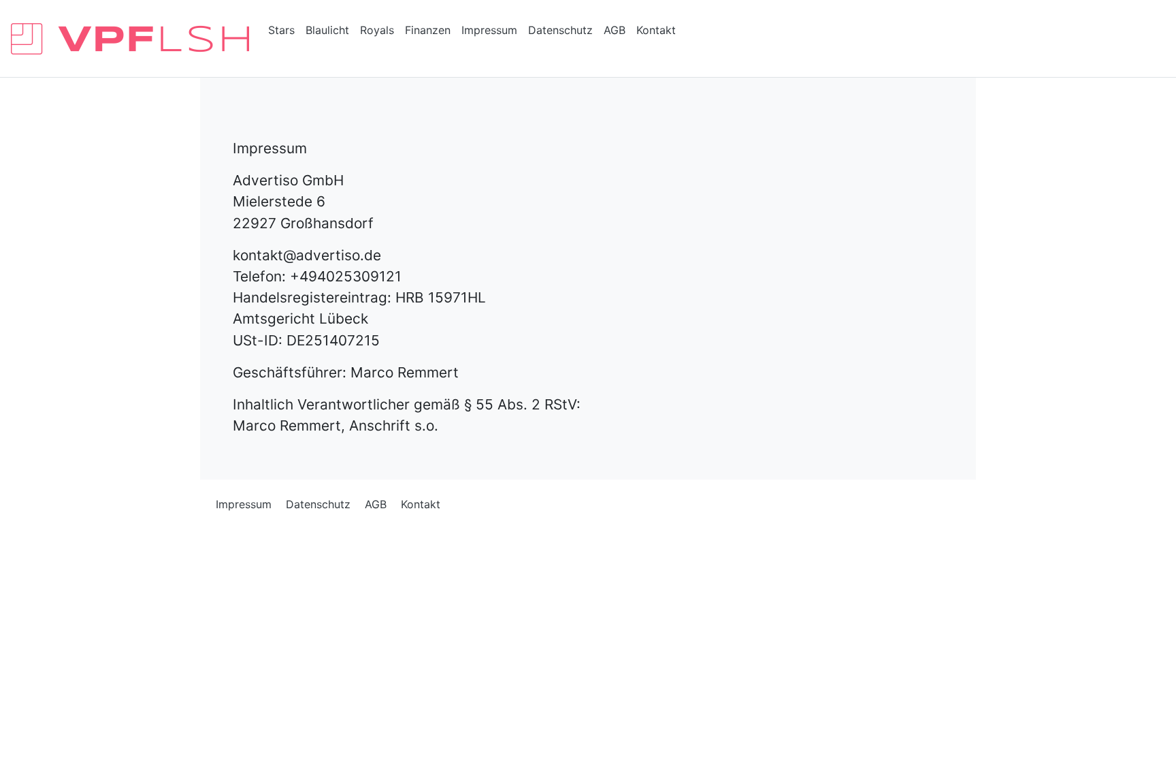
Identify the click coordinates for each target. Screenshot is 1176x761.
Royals (377, 30)
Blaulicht (327, 30)
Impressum (489, 30)
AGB (614, 30)
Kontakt (656, 30)
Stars (281, 30)
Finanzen (428, 30)
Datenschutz (560, 30)
